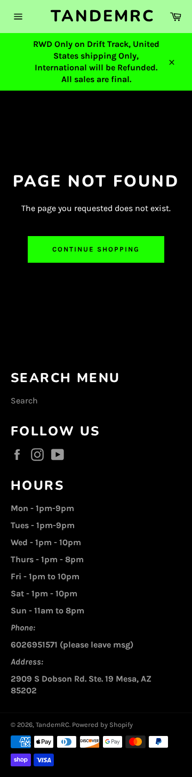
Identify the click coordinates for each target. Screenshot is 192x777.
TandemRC (96, 16)
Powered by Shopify (102, 725)
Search (24, 400)
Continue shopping (95, 249)
